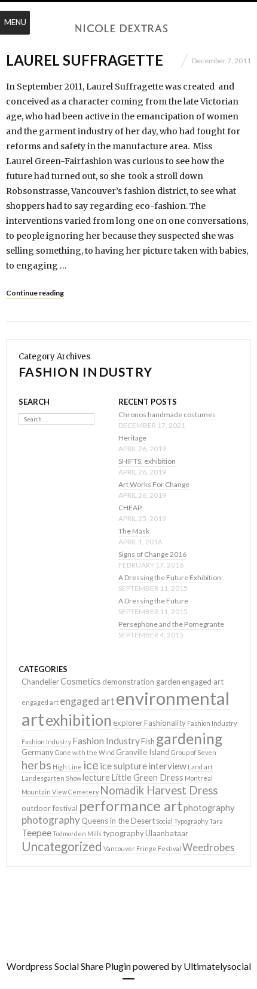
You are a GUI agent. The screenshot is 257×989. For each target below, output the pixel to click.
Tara (216, 821)
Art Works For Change (153, 484)
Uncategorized (62, 846)
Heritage (132, 437)
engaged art (203, 681)
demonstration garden (141, 681)
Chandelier (40, 681)
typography (123, 833)
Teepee (36, 832)
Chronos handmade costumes (167, 414)
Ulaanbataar (166, 833)
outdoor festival (50, 808)
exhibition (78, 720)
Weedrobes (208, 847)
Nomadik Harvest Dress (159, 790)
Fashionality (165, 723)
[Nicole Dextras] (128, 28)
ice (91, 764)
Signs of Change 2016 (152, 554)
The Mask (133, 530)
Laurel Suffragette (84, 60)
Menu (15, 22)
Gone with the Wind (85, 752)
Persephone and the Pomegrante (171, 624)
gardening (189, 738)
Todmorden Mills (77, 833)
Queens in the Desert (118, 820)
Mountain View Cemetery (60, 792)
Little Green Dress (147, 777)
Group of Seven (193, 752)
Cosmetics (80, 681)
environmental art (126, 708)
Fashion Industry (212, 723)
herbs (36, 764)
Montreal (199, 778)
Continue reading (35, 292)
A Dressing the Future (153, 600)
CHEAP (130, 507)
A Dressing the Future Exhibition (169, 577)
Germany (38, 752)
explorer (128, 723)
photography (208, 808)
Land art (200, 767)
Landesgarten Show (51, 778)
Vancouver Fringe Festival (142, 848)
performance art (130, 805)
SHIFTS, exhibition (147, 461)
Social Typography (182, 821)
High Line (67, 767)
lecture (96, 777)
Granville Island (143, 752)
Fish (148, 741)
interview (167, 765)
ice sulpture (123, 765)
